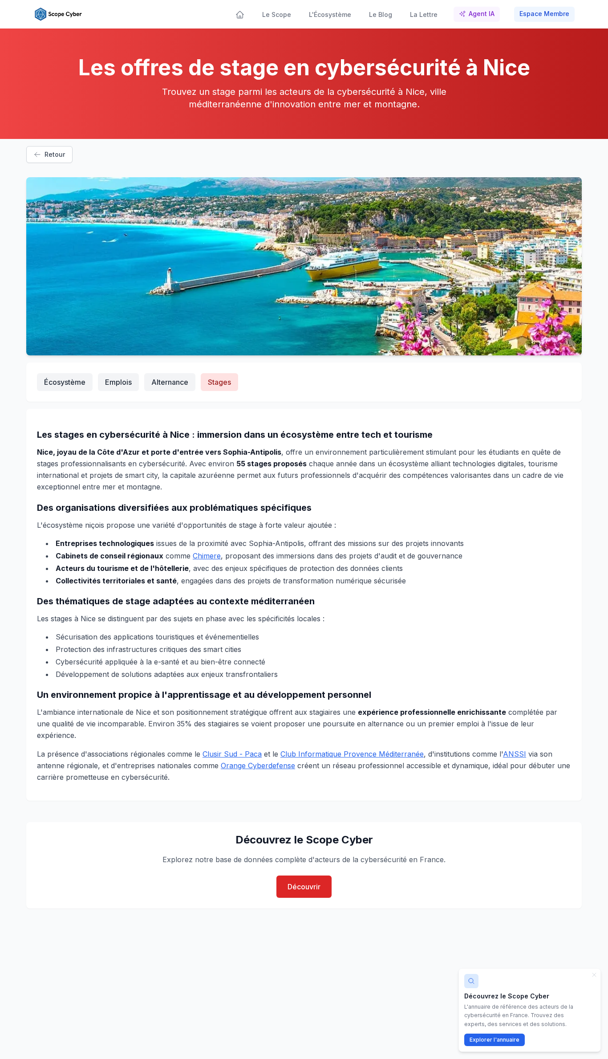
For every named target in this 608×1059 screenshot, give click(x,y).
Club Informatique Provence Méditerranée (352, 753)
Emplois (118, 382)
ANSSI (514, 753)
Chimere (207, 555)
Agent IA (482, 13)
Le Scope (276, 14)
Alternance (169, 382)
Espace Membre (544, 13)
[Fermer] (594, 974)
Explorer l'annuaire (494, 1039)
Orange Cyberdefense (258, 765)
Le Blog (380, 14)
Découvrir (304, 886)
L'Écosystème (330, 14)
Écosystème (64, 382)
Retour (55, 154)
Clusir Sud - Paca (232, 753)
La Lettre (424, 14)
